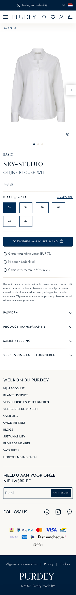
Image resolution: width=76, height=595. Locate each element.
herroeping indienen (20, 457)
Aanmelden (61, 493)
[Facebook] (47, 512)
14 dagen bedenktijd (35, 5)
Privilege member (16, 443)
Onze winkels (14, 423)
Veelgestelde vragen (20, 409)
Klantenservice (16, 395)
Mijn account (14, 388)
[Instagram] (58, 512)
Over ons (10, 416)
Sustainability (14, 436)
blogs (8, 430)
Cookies (65, 564)
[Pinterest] (69, 512)
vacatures (11, 450)
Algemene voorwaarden (21, 564)
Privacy (48, 564)
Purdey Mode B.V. (43, 586)
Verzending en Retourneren (26, 402)
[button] (44, 17)
